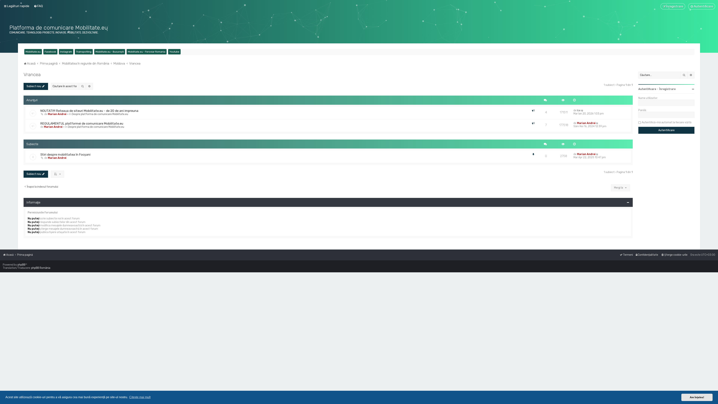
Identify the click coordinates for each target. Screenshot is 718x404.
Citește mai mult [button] (140, 397)
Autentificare (647, 89)
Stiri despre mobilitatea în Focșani (65, 154)
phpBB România (40, 268)
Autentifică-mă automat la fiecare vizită (666, 122)
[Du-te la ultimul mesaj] (582, 110)
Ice (579, 110)
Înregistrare (667, 89)
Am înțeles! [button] (697, 397)
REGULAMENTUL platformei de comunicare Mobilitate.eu (81, 123)
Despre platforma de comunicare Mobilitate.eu (100, 114)
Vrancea (32, 74)
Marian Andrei (57, 114)
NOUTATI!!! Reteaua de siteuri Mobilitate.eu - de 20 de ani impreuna (89, 111)
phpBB (21, 264)
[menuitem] (38, 6)
